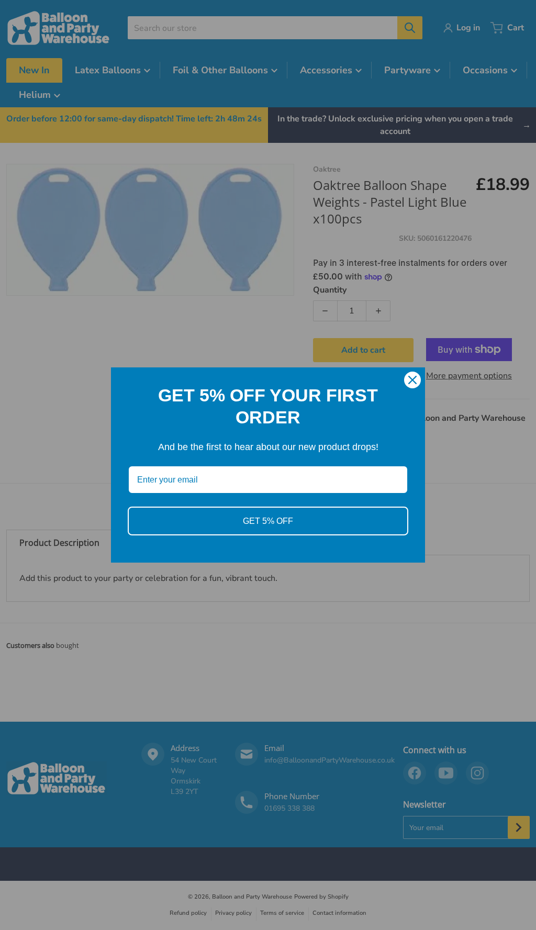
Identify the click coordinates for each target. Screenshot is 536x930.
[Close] (412, 380)
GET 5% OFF (268, 521)
